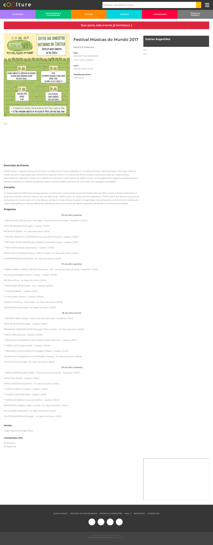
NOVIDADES (17, 14)
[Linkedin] (119, 522)
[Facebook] (92, 522)
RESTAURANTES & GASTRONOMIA (53, 14)
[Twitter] (110, 522)
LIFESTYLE (124, 14)
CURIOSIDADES (160, 14)
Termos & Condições (110, 513)
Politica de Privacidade (83, 513)
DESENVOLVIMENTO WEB (100, 537)
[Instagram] (101, 522)
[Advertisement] (72, 142)
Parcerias (139, 513)
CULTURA (89, 14)
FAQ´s (128, 513)
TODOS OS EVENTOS (195, 14)
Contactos (153, 513)
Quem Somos (61, 513)
